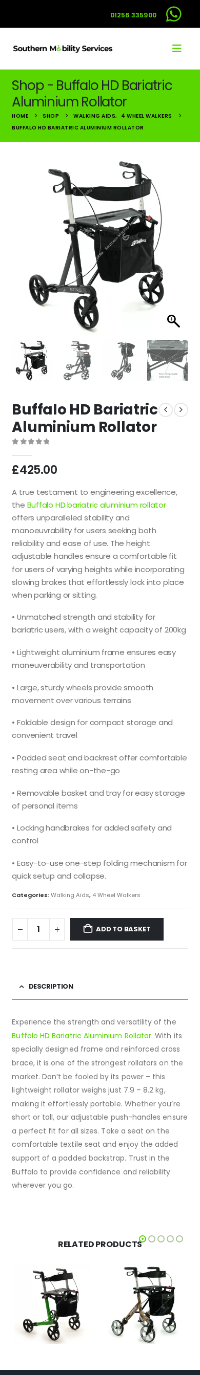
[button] (180, 48)
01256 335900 (133, 15)
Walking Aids (70, 895)
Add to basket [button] (169, 1336)
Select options (76, 1336)
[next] (181, 410)
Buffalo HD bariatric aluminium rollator (96, 504)
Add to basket (123, 929)
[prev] (165, 410)
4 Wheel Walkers (116, 895)
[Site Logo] (63, 48)
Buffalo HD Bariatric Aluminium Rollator (81, 1036)
